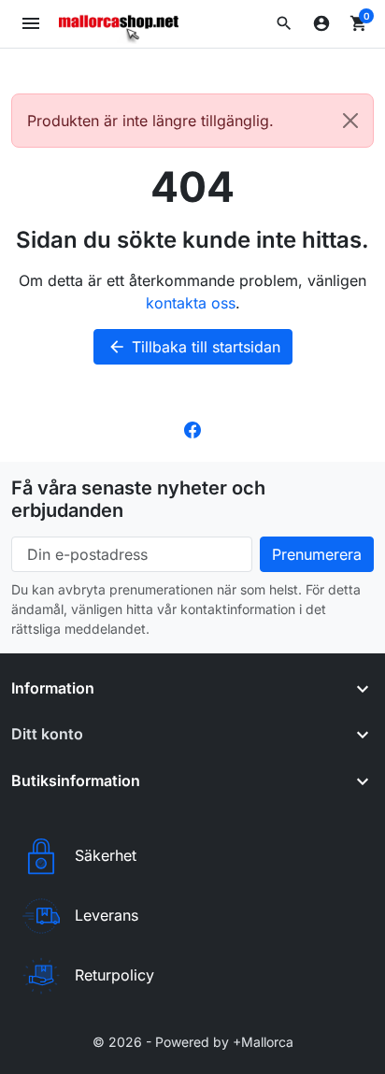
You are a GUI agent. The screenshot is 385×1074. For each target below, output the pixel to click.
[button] (284, 23)
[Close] (350, 120)
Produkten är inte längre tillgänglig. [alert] (150, 120)
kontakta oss (190, 303)
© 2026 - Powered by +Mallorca (193, 1042)
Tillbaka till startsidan (193, 346)
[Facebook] (192, 428)
